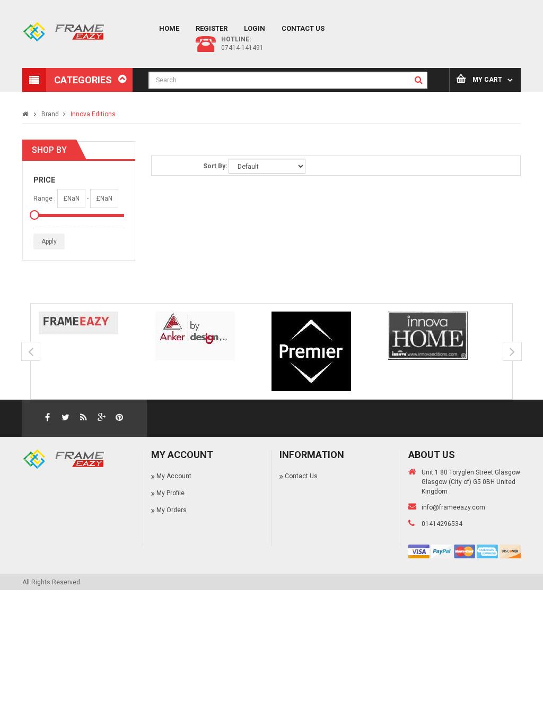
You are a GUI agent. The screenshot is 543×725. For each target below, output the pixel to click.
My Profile (170, 493)
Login (254, 28)
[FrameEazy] (97, 323)
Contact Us (303, 28)
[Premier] (330, 351)
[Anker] (213, 336)
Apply (49, 241)
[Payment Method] (419, 551)
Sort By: (215, 166)
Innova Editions (93, 114)
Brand (50, 114)
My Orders (171, 510)
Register (211, 28)
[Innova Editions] (446, 336)
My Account (173, 476)
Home (169, 28)
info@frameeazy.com (453, 507)
